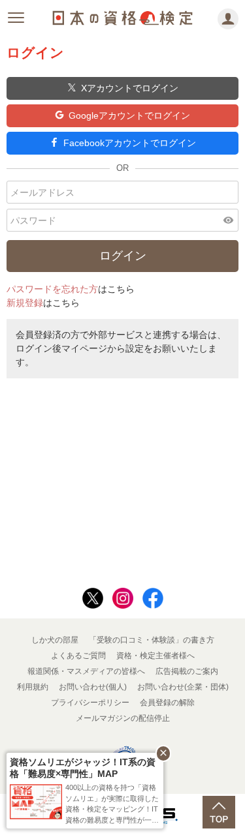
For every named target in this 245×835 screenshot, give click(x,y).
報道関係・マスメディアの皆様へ (86, 671)
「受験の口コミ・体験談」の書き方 (151, 640)
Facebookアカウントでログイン (129, 143)
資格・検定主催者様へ (155, 655)
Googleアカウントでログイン (129, 115)
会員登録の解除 (167, 702)
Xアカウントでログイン (129, 88)
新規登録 (25, 302)
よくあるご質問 (78, 655)
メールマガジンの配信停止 (123, 718)
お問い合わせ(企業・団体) (183, 686)
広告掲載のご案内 (186, 671)
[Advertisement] (123, 479)
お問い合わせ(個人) (93, 686)
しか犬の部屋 (54, 640)
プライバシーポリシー (90, 702)
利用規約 (32, 686)
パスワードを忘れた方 (52, 289)
